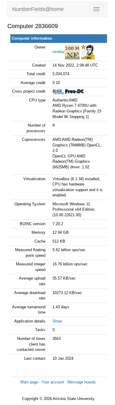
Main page (29, 382)
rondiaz (58, 51)
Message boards (82, 382)
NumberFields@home (38, 9)
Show (57, 321)
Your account (53, 382)
